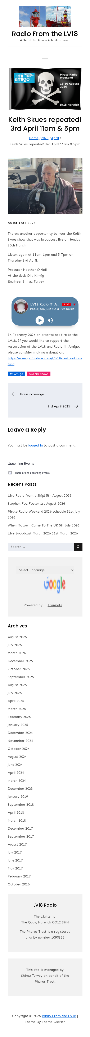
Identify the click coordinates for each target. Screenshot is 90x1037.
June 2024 (15, 765)
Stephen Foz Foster (23, 503)
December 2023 (20, 789)
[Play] (40, 320)
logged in (35, 445)
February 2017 (19, 876)
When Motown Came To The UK (33, 525)
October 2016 (19, 884)
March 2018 (17, 820)
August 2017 (17, 844)
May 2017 (15, 868)
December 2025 (20, 661)
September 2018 (21, 805)
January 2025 (18, 725)
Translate (55, 605)
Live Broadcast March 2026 (29, 533)
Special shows (38, 374)
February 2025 (19, 717)
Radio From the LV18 (45, 33)
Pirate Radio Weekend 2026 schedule (37, 511)
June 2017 (15, 860)
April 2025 (16, 701)
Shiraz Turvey (31, 976)
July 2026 (15, 645)
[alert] (45, 473)
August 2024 (17, 757)
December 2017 (20, 828)
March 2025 (17, 709)
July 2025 (15, 693)
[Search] (78, 547)
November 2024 (20, 741)
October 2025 (19, 669)
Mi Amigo (16, 374)
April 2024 (16, 773)
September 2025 (21, 677)
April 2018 (16, 812)
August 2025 (17, 685)
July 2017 (15, 852)
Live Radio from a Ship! (26, 496)
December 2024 (20, 733)
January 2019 (18, 797)
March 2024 (17, 781)
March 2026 (17, 653)
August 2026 (17, 637)
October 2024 (19, 749)
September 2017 (21, 836)
